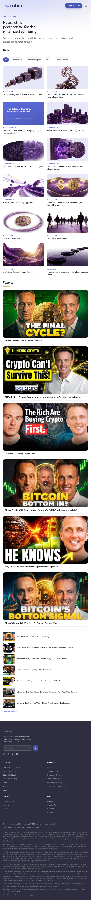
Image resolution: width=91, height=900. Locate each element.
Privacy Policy (19, 828)
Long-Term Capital (54, 779)
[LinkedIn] (4, 755)
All (6, 60)
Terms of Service (33, 828)
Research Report (34, 60)
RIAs (49, 767)
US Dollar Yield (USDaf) (12, 767)
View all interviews (10, 711)
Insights (6, 805)
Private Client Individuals (56, 786)
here (18, 891)
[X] (8, 755)
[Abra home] (13, 5)
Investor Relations (54, 805)
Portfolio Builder (9, 801)
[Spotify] (12, 755)
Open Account (74, 5)
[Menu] (86, 5)
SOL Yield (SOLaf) (9, 775)
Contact (50, 809)
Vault (5, 790)
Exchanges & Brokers (55, 782)
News (48, 60)
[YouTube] (17, 755)
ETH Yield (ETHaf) (10, 779)
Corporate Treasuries (55, 775)
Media (5, 809)
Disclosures (7, 828)
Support (50, 812)
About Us (51, 801)
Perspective (17, 60)
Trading (6, 786)
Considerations (62, 60)
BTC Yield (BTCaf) (10, 771)
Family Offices (52, 771)
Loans (5, 782)
